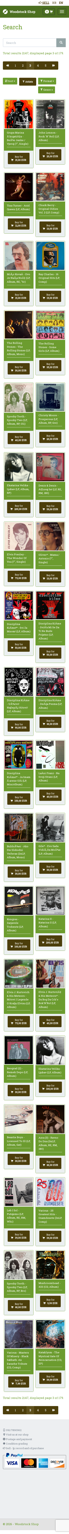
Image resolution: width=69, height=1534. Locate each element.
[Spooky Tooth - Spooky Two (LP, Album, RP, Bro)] (19, 1265)
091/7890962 (13, 1430)
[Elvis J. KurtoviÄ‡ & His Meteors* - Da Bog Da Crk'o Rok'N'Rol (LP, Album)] (50, 974)
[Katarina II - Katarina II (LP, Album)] (50, 901)
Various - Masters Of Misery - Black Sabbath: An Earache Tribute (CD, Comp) (18, 1360)
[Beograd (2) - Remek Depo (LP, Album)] (19, 1050)
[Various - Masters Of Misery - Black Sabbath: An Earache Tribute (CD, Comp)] (19, 1334)
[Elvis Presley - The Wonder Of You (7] (19, 536)
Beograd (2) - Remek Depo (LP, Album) (17, 1072)
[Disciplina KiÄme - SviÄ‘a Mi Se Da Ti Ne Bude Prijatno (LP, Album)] (50, 605)
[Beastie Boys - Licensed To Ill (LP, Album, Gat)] (19, 1119)
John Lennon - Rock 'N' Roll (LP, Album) (49, 136)
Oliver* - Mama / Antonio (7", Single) (49, 558)
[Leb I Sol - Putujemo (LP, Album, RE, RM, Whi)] (19, 1192)
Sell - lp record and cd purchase (24, 1448)
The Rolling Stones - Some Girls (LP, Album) (49, 347)
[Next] (53, 65)
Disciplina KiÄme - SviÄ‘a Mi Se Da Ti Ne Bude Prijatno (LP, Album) (50, 631)
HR (54, 3)
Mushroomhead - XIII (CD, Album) (50, 1284)
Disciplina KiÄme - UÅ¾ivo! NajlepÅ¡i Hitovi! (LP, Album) (18, 705)
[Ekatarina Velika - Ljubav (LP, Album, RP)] (19, 467)
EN (61, 3)
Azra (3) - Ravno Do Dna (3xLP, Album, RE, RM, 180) (48, 1143)
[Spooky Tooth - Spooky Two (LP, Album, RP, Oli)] (19, 397)
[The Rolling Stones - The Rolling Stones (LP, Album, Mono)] (19, 325)
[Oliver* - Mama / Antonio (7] (50, 536)
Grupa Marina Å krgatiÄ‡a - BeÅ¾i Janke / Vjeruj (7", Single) (17, 138)
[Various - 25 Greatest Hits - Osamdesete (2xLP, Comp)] (50, 1192)
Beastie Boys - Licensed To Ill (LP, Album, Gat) (18, 1140)
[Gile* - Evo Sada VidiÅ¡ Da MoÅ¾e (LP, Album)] (50, 828)
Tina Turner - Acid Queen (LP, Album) (18, 207)
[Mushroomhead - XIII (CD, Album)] (50, 1265)
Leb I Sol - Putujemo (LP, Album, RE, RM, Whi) (16, 1216)
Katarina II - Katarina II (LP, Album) (48, 922)
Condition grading (16, 1443)
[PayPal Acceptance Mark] (34, 1461)
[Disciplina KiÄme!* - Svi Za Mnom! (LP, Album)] (19, 606)
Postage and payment (18, 1439)
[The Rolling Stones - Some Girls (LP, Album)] (50, 325)
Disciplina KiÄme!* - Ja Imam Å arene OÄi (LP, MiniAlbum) (18, 778)
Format (48, 81)
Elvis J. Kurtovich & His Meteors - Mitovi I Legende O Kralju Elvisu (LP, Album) (18, 999)
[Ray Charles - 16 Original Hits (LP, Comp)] (50, 256)
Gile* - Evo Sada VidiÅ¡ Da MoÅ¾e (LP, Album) (50, 849)
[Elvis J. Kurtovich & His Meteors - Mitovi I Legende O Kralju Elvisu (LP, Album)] (19, 974)
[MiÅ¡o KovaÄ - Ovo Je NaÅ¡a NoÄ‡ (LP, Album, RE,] (19, 256)
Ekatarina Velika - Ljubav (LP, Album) (50, 1070)
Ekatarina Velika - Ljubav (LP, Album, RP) (18, 489)
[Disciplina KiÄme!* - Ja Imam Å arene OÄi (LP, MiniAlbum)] (19, 755)
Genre (47, 89)
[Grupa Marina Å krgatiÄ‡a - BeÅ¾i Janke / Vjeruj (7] (19, 114)
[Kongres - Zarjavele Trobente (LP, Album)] (19, 901)
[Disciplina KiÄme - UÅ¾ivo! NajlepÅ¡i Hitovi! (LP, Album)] (19, 682)
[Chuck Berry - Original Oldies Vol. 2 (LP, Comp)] (50, 187)
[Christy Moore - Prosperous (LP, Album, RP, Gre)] (50, 397)
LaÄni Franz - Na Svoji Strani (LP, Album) (49, 776)
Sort (10, 81)
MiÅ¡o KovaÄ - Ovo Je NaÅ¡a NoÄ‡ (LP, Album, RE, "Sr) (18, 277)
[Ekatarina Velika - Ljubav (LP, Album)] (50, 1050)
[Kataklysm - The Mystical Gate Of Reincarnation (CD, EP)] (50, 1334)
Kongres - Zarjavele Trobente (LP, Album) (15, 924)
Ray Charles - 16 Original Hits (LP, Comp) (49, 277)
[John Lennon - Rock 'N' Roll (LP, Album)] (50, 114)
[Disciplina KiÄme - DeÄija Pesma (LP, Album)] (50, 682)
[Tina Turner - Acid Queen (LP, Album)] (19, 187)
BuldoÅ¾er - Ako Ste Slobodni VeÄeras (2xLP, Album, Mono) (17, 852)
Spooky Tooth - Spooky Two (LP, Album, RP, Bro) (17, 1287)
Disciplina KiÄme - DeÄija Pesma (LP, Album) (50, 703)
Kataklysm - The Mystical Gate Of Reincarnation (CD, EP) (50, 1358)
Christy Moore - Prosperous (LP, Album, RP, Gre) (48, 419)
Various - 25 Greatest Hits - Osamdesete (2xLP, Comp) (50, 1216)
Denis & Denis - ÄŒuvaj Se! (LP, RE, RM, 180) (50, 489)
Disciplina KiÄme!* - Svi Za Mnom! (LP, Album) (18, 627)
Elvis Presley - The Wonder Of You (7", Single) (16, 558)
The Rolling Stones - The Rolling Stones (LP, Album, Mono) (18, 348)
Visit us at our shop (17, 1434)
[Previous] (7, 65)
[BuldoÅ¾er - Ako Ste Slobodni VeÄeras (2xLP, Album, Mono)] (19, 828)
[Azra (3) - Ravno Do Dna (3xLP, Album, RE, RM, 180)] (50, 1119)
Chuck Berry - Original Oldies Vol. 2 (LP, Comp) (49, 208)
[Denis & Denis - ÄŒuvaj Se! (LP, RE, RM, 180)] (50, 467)
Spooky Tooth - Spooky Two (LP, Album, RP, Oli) (17, 420)
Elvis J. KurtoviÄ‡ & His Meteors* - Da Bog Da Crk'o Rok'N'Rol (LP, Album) (50, 999)
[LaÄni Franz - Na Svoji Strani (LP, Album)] (50, 755)
